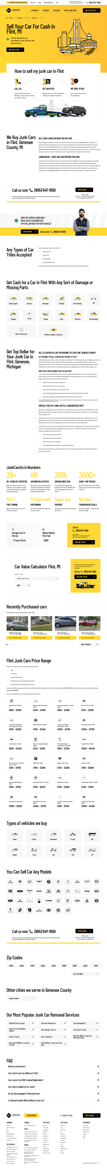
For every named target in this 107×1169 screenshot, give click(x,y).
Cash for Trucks (14, 1037)
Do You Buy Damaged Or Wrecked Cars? (24, 1093)
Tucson (44, 1146)
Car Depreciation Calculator (30, 1136)
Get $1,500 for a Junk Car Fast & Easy (51, 1044)
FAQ (7, 1129)
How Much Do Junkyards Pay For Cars (31, 1162)
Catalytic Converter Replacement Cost (28, 1152)
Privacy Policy (9, 1136)
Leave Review (31, 1115)
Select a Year (19, 574)
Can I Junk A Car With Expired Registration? (26, 1079)
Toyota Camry (86, 1132)
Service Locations (11, 1127)
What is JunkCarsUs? (17, 1066)
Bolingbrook (45, 1136)
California (62, 1140)
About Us (9, 1125)
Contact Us (9, 1140)
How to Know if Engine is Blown (31, 1148)
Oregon (62, 1146)
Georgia (62, 1153)
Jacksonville (45, 1140)
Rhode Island (63, 1138)
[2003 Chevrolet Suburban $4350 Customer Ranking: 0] (89, 623)
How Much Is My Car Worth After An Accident (31, 1156)
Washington (63, 1142)
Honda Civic (85, 1125)
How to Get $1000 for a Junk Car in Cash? (19, 1044)
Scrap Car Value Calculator (18, 2)
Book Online (82, 190)
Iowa (61, 1132)
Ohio (61, 1144)
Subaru (84, 1136)
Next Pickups (86, 644)
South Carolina (63, 1148)
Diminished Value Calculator (30, 1138)
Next (19, 585)
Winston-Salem (46, 1153)
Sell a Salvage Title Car (48, 1030)
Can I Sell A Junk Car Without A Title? (23, 1073)
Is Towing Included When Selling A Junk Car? (26, 1100)
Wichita (45, 1125)
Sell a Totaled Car (46, 1037)
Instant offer (90, 10)
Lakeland (45, 1132)
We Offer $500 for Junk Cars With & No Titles (82, 1037)
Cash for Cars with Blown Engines (17, 1030)
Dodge (84, 1134)
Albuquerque (46, 1144)
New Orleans (46, 1150)
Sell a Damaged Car (79, 1023)
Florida (61, 1150)
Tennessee (63, 1136)
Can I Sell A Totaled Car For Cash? (21, 1086)
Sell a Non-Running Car (48, 1023)
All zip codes (78, 974)
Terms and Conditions (12, 1138)
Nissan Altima (86, 1129)
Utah (61, 1127)
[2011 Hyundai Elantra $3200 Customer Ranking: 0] (65, 623)
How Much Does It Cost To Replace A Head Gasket (30, 1159)
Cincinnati (45, 1127)
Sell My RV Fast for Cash (17, 1023)
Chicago (45, 1142)
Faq (57, 2)
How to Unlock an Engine (29, 1150)
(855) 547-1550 (94, 2)
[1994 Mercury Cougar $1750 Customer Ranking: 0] (41, 623)
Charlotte (45, 1138)
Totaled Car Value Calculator (30, 1134)
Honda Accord (86, 1127)
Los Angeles (45, 1129)
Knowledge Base (48, 2)
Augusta (45, 1134)
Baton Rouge (46, 1148)
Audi (84, 1138)
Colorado (62, 1134)
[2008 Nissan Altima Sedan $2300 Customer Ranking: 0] (17, 623)
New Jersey (63, 1129)
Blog (40, 2)
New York (62, 1125)
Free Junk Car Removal (29, 1125)
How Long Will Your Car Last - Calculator (30, 1141)
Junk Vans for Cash (79, 1030)
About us (33, 2)
